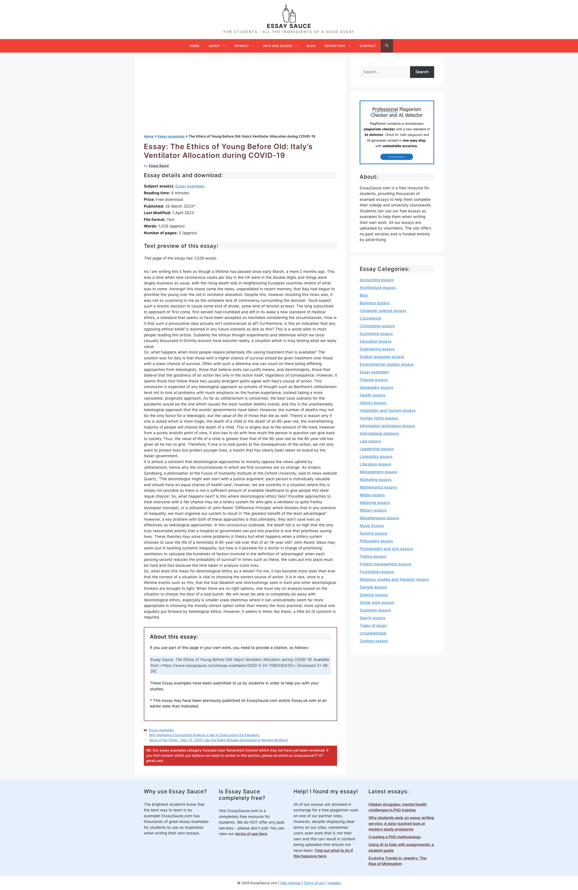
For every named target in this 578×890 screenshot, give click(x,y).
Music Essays (372, 525)
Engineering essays (377, 349)
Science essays (374, 595)
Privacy (242, 46)
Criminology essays (377, 326)
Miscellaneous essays (379, 518)
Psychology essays (377, 571)
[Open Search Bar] (387, 46)
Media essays (372, 495)
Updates (334, 883)
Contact (368, 46)
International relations (379, 433)
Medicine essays (375, 502)
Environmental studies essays (387, 364)
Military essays (373, 510)
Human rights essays (379, 418)
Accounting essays (377, 280)
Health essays (372, 395)
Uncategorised (373, 633)
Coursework (370, 318)
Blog (311, 46)
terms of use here (251, 833)
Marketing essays (376, 479)
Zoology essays (374, 641)
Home (195, 46)
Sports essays (372, 618)
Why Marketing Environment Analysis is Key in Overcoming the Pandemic (204, 735)
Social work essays (377, 602)
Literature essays (375, 464)
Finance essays (374, 379)
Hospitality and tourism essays (387, 410)
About (214, 46)
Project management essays (385, 564)
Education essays (376, 341)
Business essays (375, 303)
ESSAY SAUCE (289, 26)
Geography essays (376, 387)
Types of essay (373, 625)
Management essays (378, 472)
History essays (373, 402)
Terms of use (314, 883)
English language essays (382, 356)
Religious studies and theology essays (394, 579)
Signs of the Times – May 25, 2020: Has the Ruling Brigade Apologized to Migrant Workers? (218, 740)
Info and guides (277, 46)
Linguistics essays (376, 456)
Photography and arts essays (386, 548)
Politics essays (373, 556)
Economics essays (376, 333)
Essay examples (190, 186)
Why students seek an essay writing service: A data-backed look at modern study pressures (401, 823)
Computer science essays (383, 310)
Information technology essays (387, 426)
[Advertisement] (240, 100)
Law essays (370, 441)
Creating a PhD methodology (394, 837)
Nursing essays (373, 533)
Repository (335, 46)
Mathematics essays (378, 487)
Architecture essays (378, 287)
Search (422, 72)
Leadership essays (377, 449)
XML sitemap (290, 883)
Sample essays (373, 587)
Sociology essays (375, 610)
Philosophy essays (376, 541)
